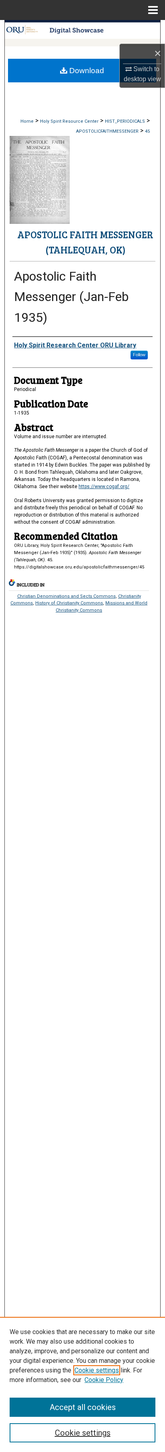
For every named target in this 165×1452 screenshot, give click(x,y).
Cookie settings (96, 1370)
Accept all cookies (83, 1407)
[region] (82, 1384)
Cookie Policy (104, 1380)
